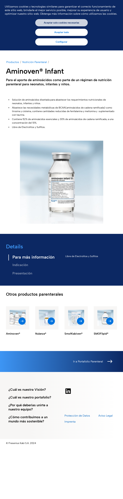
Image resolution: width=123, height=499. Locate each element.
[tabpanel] (90, 256)
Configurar (61, 41)
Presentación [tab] (22, 273)
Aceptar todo (61, 32)
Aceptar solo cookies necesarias (61, 22)
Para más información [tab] (33, 257)
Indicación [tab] (20, 265)
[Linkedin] (68, 391)
